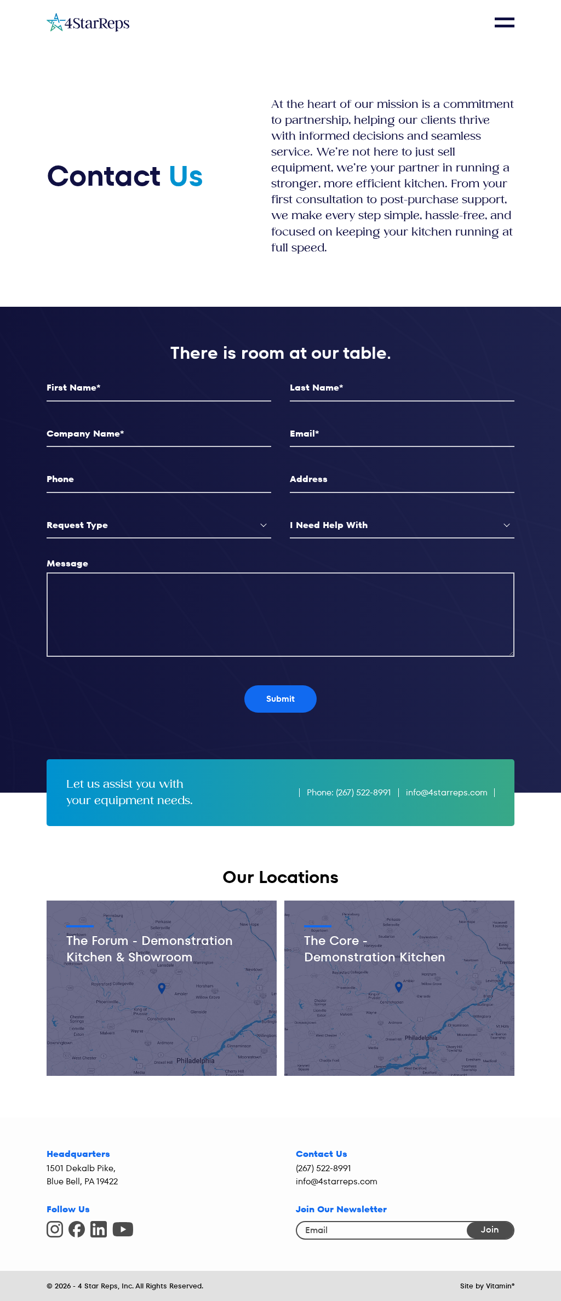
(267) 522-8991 (323, 1168)
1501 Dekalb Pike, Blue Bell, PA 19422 (82, 1175)
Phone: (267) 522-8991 (349, 792)
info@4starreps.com (447, 792)
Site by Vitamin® (487, 1286)
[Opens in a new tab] (55, 1229)
